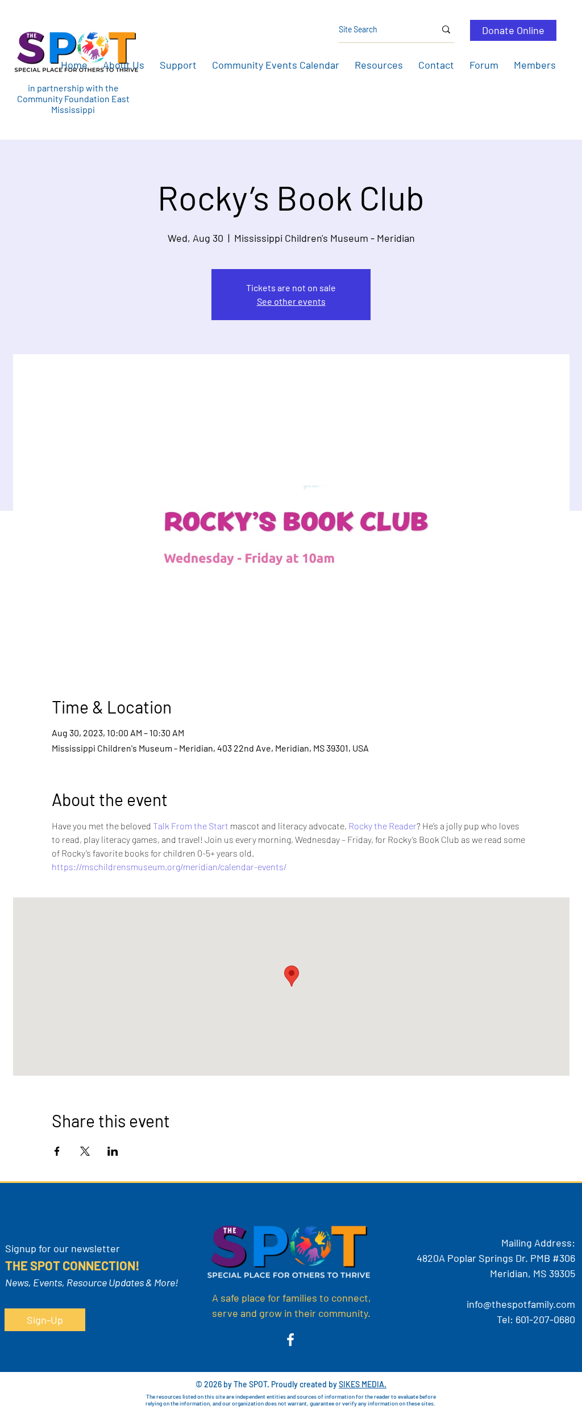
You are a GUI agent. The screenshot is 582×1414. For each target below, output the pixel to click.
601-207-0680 (545, 1319)
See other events (291, 301)
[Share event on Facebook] (57, 1151)
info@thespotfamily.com (521, 1304)
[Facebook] (290, 1339)
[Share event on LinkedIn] (112, 1151)
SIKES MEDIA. (362, 1384)
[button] (123, 64)
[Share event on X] (85, 1151)
